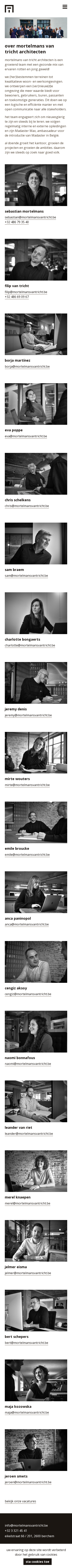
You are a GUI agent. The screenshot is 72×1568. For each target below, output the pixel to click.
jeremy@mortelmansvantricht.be (28, 715)
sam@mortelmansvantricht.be (26, 575)
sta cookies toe (37, 1562)
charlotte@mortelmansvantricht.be (30, 645)
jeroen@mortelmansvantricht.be (28, 1482)
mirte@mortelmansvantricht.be (27, 785)
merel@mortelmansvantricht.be (27, 1203)
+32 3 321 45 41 (16, 1531)
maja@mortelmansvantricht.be (27, 1412)
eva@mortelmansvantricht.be (26, 436)
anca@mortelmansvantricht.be (27, 924)
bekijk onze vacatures (20, 1501)
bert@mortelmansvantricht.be (26, 1343)
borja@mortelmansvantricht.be (27, 366)
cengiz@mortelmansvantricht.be (28, 994)
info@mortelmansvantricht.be (26, 1525)
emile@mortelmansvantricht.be (27, 854)
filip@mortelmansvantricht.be (26, 292)
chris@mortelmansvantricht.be (27, 506)
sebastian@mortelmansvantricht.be (30, 217)
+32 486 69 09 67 (17, 297)
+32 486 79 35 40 (17, 222)
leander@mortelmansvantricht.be (29, 1133)
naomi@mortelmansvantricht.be (28, 1064)
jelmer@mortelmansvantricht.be (28, 1273)
